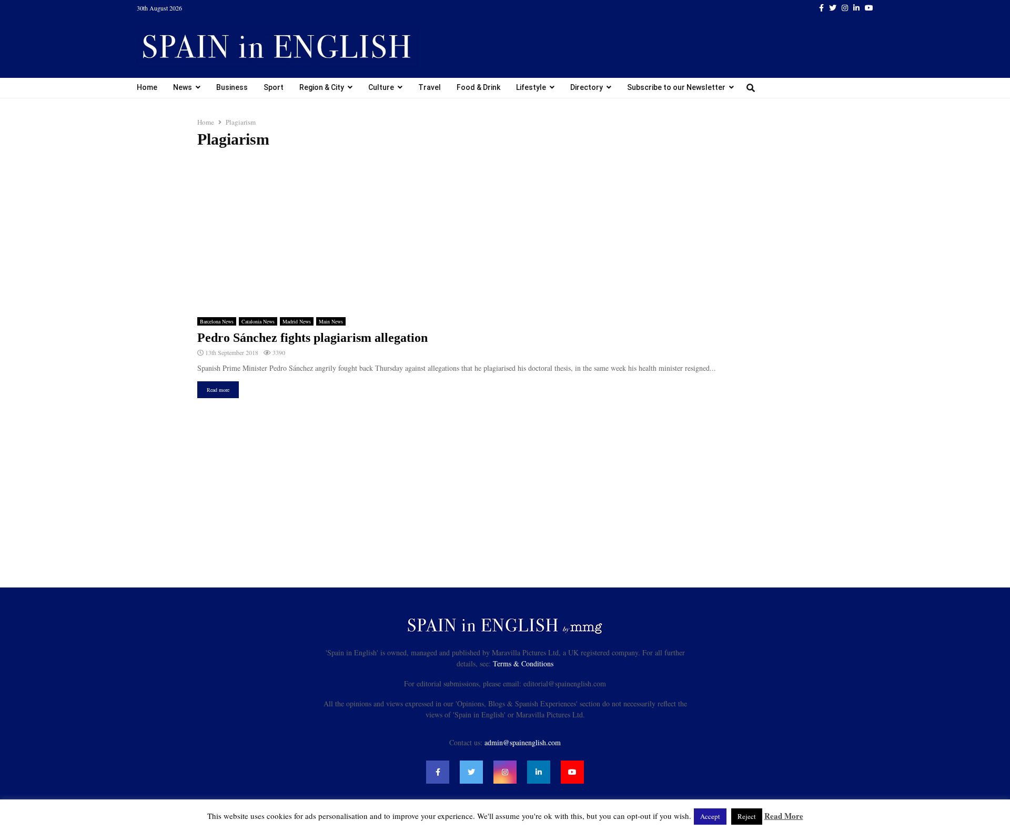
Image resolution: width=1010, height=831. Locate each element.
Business (232, 87)
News (182, 87)
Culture (381, 87)
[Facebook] (437, 772)
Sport (274, 87)
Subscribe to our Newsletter (676, 87)
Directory (586, 87)
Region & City (321, 87)
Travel (429, 87)
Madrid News (296, 321)
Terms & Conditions (523, 663)
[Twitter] (471, 772)
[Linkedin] (538, 772)
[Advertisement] (505, 233)
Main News (331, 321)
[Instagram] (505, 772)
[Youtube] (572, 772)
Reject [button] (747, 816)
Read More (783, 816)
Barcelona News (217, 321)
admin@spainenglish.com (522, 742)
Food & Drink (478, 87)
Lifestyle (531, 87)
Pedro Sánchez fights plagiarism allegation (312, 337)
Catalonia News (258, 321)
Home (147, 87)
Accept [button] (710, 816)
